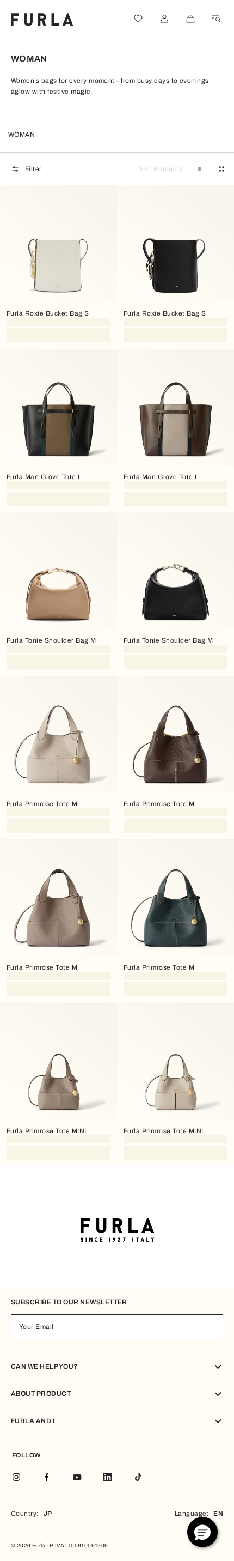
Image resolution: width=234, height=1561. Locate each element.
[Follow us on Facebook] (46, 1478)
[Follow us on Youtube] (77, 1478)
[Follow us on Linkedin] (107, 1478)
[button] (202, 1532)
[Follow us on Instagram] (16, 1478)
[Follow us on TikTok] (138, 1478)
